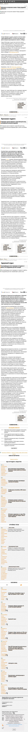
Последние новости (14, 427)
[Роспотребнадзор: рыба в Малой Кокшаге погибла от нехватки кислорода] (4, 688)
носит (7, 159)
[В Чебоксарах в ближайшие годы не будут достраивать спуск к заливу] (4, 593)
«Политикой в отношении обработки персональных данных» (14, 725)
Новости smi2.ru (14, 459)
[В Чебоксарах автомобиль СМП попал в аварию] (4, 490)
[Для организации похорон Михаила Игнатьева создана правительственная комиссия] (4, 470)
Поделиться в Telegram (12, 1)
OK (14, 729)
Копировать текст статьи (14, 1)
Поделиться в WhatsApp (8, 1)
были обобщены (10, 307)
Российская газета (14, 52)
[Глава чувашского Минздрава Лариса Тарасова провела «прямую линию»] (4, 676)
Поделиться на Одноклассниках (5, 1)
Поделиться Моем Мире (3, 1)
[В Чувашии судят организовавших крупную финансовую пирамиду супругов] (4, 663)
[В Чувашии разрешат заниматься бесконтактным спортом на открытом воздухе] (4, 501)
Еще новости (14, 448)
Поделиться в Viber (10, 1)
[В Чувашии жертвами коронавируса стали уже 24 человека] (4, 481)
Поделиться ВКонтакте (1, 1)
